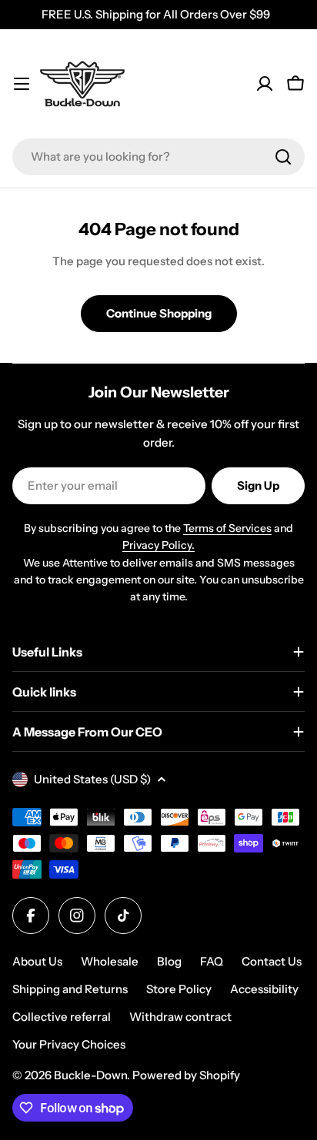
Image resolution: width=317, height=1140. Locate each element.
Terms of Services (227, 528)
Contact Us (272, 961)
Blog (169, 961)
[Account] (264, 84)
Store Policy (179, 989)
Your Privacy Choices (68, 1044)
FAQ (211, 961)
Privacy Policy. (158, 545)
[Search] (283, 157)
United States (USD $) (92, 779)
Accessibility (264, 989)
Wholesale (109, 961)
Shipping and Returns (70, 989)
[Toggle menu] (21, 84)
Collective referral (61, 1016)
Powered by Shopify (186, 1075)
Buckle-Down (90, 1075)
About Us (37, 961)
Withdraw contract (180, 1016)
